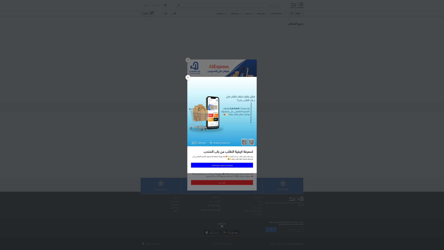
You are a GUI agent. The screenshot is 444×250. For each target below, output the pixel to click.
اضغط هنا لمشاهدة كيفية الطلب (222, 165)
